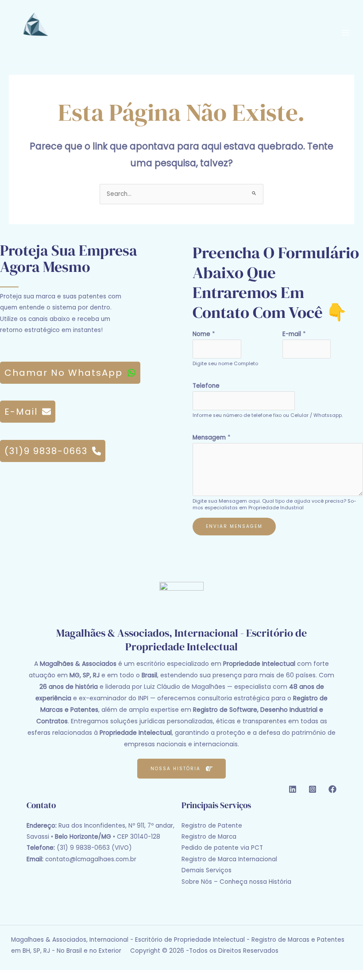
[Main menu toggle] (345, 32)
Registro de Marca (209, 837)
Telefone (206, 386)
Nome (204, 334)
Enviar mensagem (234, 526)
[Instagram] (313, 789)
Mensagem (212, 437)
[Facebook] (332, 789)
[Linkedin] (293, 789)
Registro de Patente (212, 825)
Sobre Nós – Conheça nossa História (236, 882)
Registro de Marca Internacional (229, 859)
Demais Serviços (207, 870)
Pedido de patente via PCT (222, 848)
